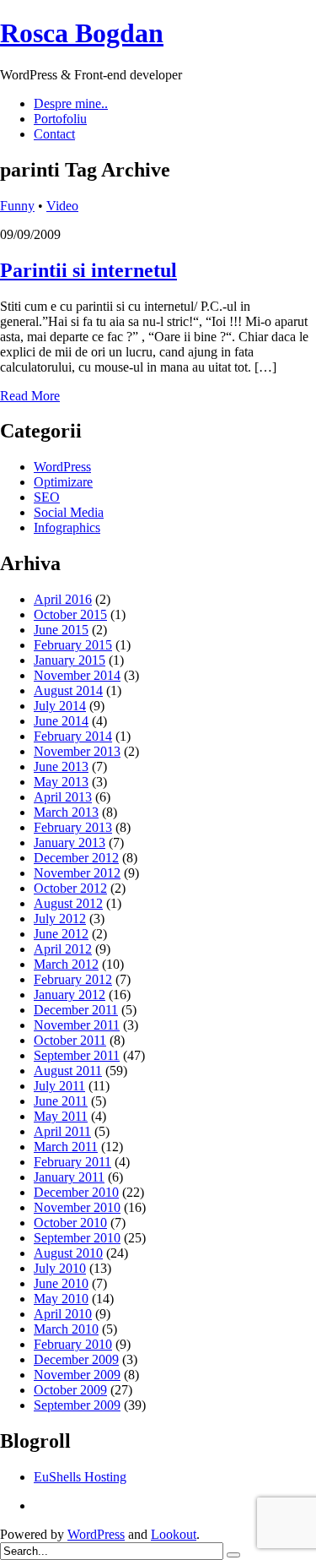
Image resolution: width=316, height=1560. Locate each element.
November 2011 (77, 1025)
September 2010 (77, 1238)
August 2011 (68, 1070)
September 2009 (77, 1405)
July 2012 (60, 918)
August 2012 (68, 903)
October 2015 (70, 614)
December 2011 (76, 1010)
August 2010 (68, 1253)
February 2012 (73, 979)
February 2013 (73, 827)
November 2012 (77, 873)
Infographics (67, 527)
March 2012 (66, 964)
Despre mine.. (71, 103)
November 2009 (77, 1374)
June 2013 (61, 766)
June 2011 (61, 1101)
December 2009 (76, 1359)
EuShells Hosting (80, 1477)
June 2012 (61, 934)
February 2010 (73, 1344)
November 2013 (77, 751)
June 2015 (61, 629)
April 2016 (63, 599)
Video (62, 205)
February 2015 (73, 645)
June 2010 (61, 1283)
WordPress (62, 466)
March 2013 (66, 812)
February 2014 (73, 736)
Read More (30, 396)
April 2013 (63, 797)
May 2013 (61, 782)
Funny (17, 205)
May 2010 (61, 1298)
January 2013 (69, 842)
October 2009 (70, 1390)
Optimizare (63, 482)
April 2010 (63, 1314)
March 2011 (66, 1146)
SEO (47, 497)
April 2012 (63, 949)
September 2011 (77, 1055)
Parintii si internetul (88, 270)
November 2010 (77, 1207)
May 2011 (61, 1116)
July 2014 (60, 705)
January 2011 (69, 1177)
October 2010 (70, 1222)
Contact (54, 134)
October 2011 (70, 1040)
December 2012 (76, 858)
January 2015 (69, 660)
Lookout (173, 1534)
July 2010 (60, 1268)
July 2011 (59, 1086)
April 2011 (62, 1131)
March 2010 (66, 1329)
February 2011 (72, 1162)
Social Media (69, 512)
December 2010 (76, 1192)
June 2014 (61, 721)
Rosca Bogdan (81, 33)
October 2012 (70, 888)
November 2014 (77, 675)
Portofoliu (60, 118)
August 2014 (68, 690)
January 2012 (69, 994)
